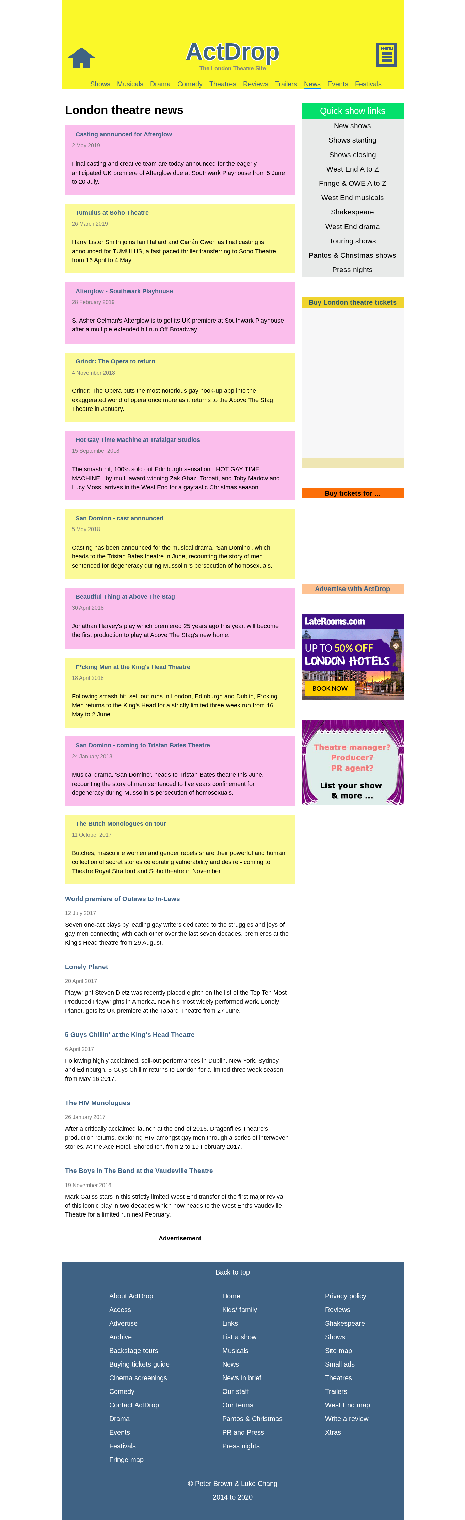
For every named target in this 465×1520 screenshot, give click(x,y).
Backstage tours (133, 1350)
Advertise (123, 1323)
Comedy (190, 84)
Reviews (255, 84)
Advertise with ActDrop (352, 589)
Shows (100, 84)
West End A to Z (352, 169)
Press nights (352, 269)
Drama (160, 84)
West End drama (352, 226)
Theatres (222, 84)
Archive (120, 1337)
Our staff (235, 1391)
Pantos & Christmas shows (352, 255)
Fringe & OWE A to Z (352, 183)
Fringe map (126, 1459)
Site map (338, 1350)
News (312, 84)
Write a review (346, 1418)
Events (337, 84)
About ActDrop (131, 1296)
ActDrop (233, 51)
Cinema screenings (138, 1378)
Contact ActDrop (134, 1405)
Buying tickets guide (139, 1364)
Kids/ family (239, 1309)
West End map (347, 1405)
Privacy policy (345, 1296)
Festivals (368, 84)
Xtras (333, 1432)
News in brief (241, 1378)
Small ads (340, 1364)
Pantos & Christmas (252, 1418)
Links (230, 1323)
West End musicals (352, 198)
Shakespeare (352, 212)
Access (120, 1309)
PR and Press (243, 1432)
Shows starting (352, 140)
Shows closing (352, 155)
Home (231, 1296)
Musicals (130, 84)
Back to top (232, 1272)
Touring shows (352, 241)
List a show (239, 1337)
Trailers (286, 84)
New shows (352, 126)
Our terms (237, 1405)
